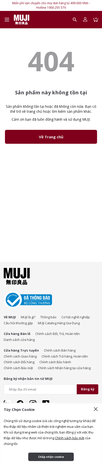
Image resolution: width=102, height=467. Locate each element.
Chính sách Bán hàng (60, 350)
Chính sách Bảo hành (55, 362)
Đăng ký (87, 389)
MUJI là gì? (28, 317)
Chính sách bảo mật (69, 438)
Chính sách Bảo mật (18, 368)
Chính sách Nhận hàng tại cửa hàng (64, 368)
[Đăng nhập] (85, 20)
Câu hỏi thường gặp (18, 323)
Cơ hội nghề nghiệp (75, 317)
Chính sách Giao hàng (20, 356)
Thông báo (48, 317)
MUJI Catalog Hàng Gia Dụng (59, 323)
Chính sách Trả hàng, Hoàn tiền (65, 356)
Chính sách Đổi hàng (19, 362)
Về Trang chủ (51, 136)
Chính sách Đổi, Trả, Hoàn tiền (57, 333)
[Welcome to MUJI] (21, 20)
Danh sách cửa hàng (19, 339)
